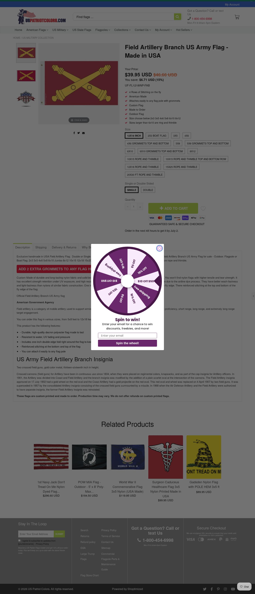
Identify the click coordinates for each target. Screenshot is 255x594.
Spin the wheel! (127, 343)
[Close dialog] (159, 248)
